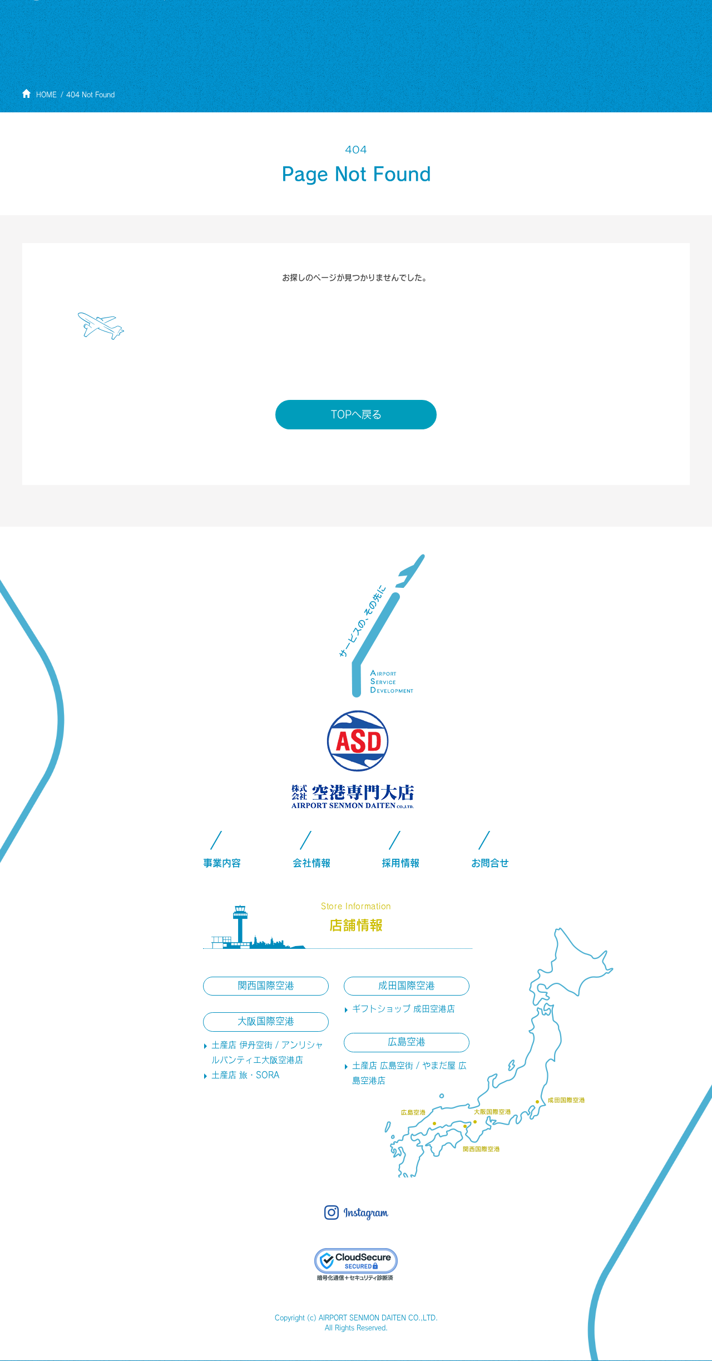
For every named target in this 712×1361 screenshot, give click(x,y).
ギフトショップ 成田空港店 (403, 1008)
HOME (46, 94)
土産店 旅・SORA (245, 1075)
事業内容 (222, 863)
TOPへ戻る (356, 414)
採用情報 (400, 863)
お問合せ (490, 863)
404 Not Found (90, 94)
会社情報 (311, 863)
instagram (356, 1212)
